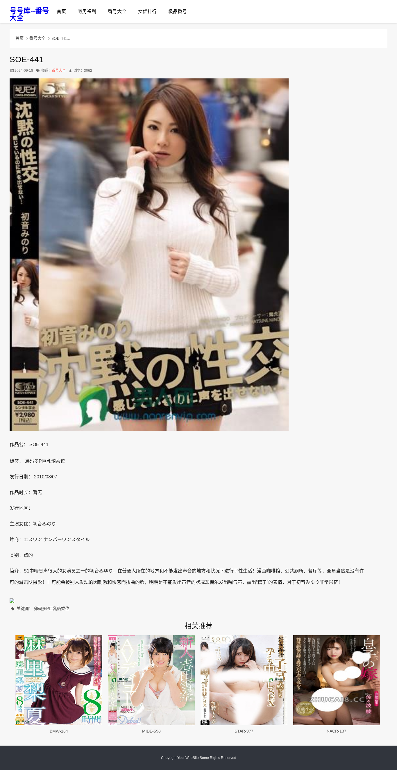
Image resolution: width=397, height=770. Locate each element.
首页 (61, 11)
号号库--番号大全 (29, 14)
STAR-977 (244, 731)
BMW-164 (59, 731)
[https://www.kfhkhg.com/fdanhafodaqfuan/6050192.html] (244, 680)
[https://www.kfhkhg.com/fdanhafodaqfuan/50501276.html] (336, 680)
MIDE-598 (151, 731)
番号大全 (117, 11)
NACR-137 (336, 731)
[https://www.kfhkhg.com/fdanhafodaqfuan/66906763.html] (151, 680)
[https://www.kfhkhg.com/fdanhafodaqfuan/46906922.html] (58, 680)
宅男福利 (87, 11)
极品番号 (177, 11)
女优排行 (147, 11)
